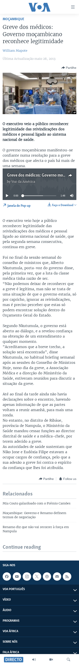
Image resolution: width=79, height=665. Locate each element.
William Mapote (15, 51)
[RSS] (67, 576)
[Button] (68, 67)
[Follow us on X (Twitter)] (37, 576)
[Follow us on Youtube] (17, 576)
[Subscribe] (57, 576)
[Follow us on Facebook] (7, 576)
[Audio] (34, 659)
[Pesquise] (68, 659)
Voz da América (23, 182)
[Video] (51, 659)
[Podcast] (47, 576)
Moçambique (13, 19)
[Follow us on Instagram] (27, 576)
